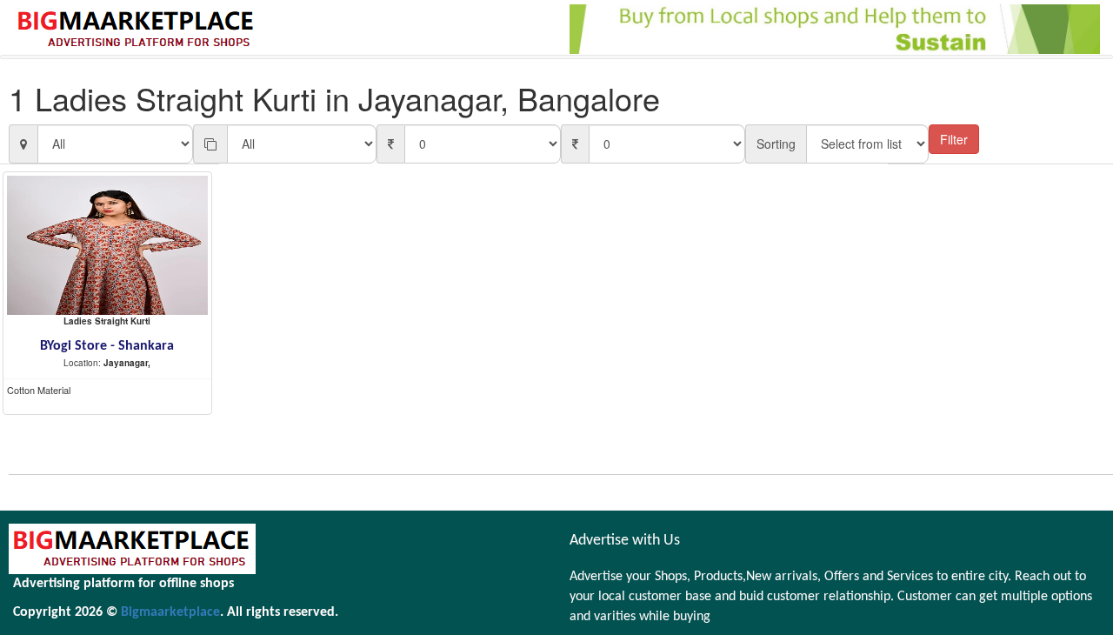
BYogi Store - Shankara (107, 346)
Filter (954, 139)
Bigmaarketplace (170, 612)
